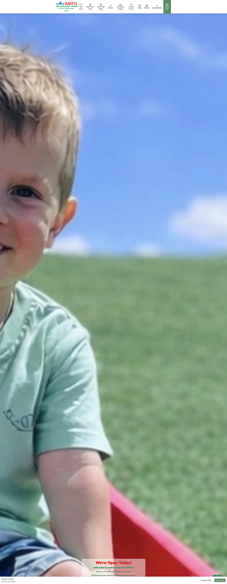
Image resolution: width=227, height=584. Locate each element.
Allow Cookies (219, 580)
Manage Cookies (206, 580)
